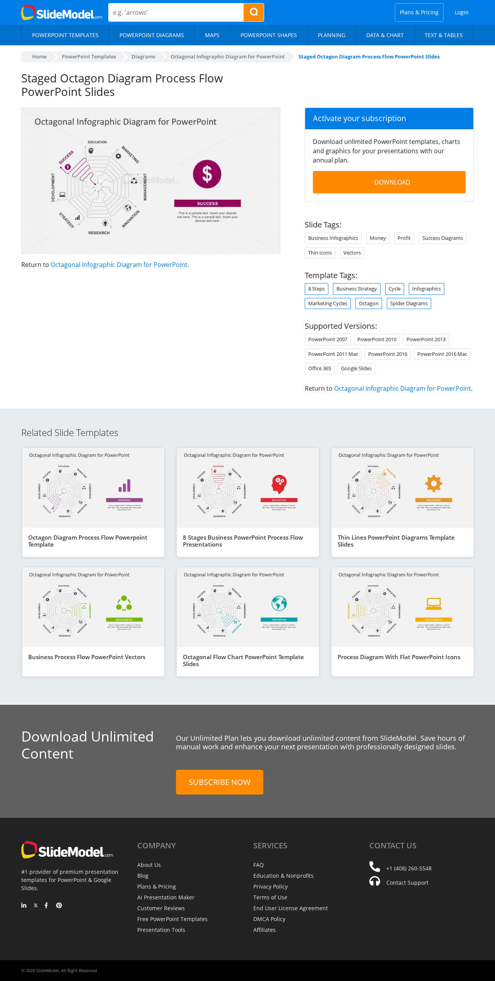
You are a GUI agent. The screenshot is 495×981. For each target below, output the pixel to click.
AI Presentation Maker (166, 897)
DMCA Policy (269, 919)
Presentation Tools (161, 929)
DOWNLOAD (392, 182)
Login (462, 12)
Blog (142, 875)
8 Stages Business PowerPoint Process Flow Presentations (243, 540)
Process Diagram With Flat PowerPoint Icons (399, 657)
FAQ (258, 864)
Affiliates (264, 929)
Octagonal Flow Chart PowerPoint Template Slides (243, 660)
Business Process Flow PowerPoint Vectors (86, 657)
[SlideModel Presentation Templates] (61, 12)
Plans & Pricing (419, 12)
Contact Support (407, 882)
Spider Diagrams (409, 303)
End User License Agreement (290, 908)
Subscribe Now (220, 782)
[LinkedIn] (24, 906)
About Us (149, 864)
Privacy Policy (270, 886)
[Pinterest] (59, 906)
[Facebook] (47, 906)
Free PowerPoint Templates (172, 919)
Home (39, 56)
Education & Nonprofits (283, 875)
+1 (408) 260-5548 (409, 868)
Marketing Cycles (327, 303)
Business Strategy (356, 288)
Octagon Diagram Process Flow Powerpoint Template (87, 540)
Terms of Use (270, 897)
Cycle (395, 288)
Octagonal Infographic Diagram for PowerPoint (119, 264)
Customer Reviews (161, 908)
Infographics (426, 288)
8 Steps (316, 288)
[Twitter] (36, 906)
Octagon (369, 303)
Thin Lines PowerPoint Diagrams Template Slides (396, 540)
